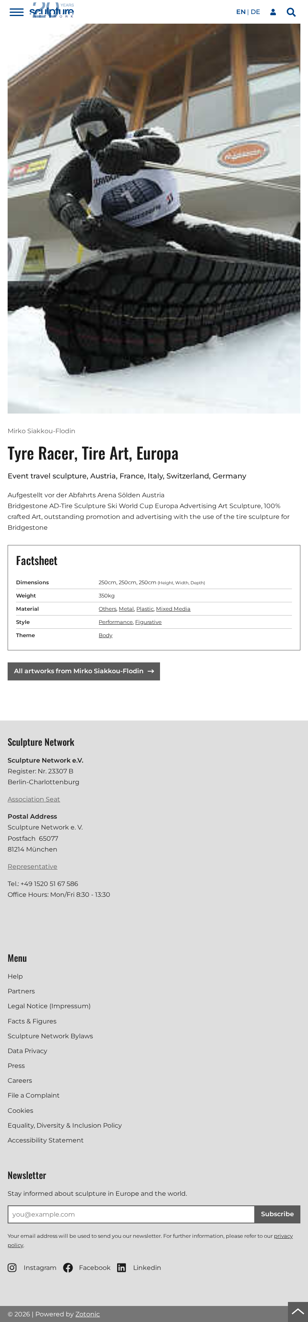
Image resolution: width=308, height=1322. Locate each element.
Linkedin (147, 1268)
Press (16, 1066)
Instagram (40, 1268)
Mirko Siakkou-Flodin (41, 431)
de (255, 12)
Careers (20, 1080)
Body (105, 635)
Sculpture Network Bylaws (50, 1036)
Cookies (20, 1110)
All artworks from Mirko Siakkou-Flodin (79, 671)
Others (107, 608)
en (241, 12)
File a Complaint (34, 1095)
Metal (126, 608)
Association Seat (34, 799)
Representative (32, 866)
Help (15, 976)
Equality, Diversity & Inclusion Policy (65, 1125)
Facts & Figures (32, 1021)
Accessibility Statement (46, 1140)
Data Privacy (27, 1051)
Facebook (95, 1268)
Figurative (148, 622)
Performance (116, 622)
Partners (21, 991)
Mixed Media (173, 608)
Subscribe (277, 1214)
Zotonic (87, 1314)
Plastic (145, 608)
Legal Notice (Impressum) (49, 1006)
